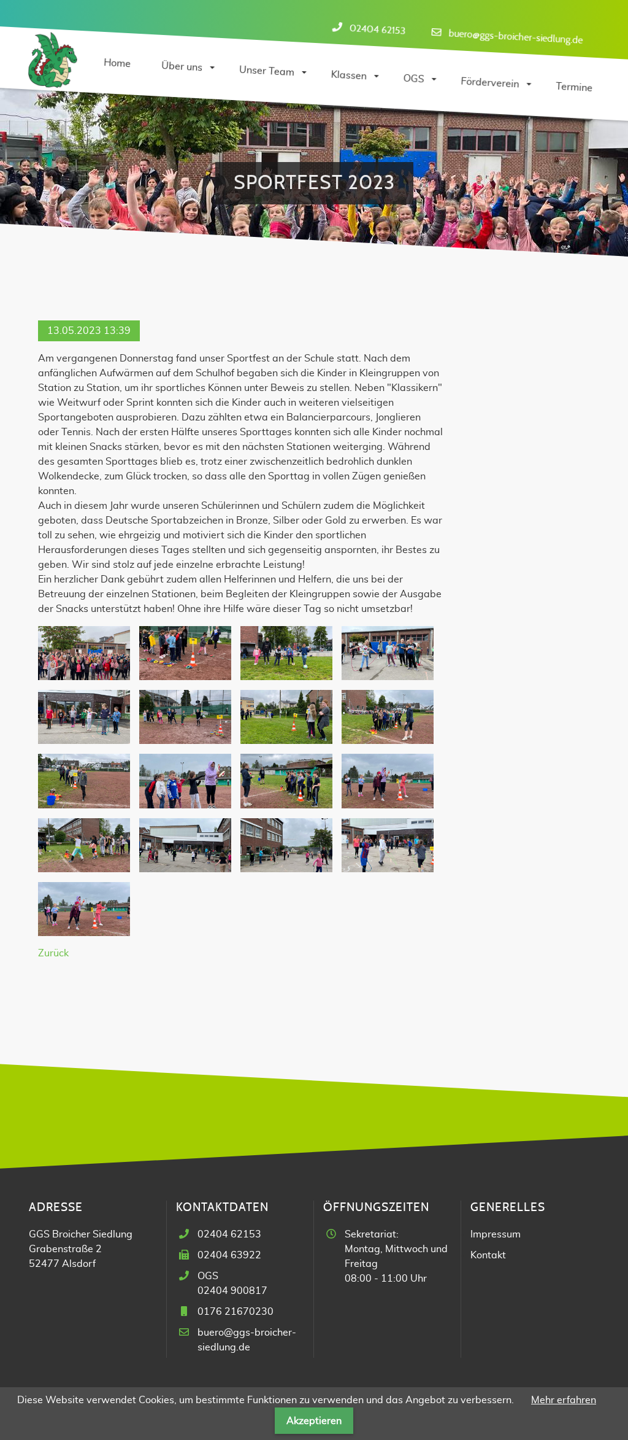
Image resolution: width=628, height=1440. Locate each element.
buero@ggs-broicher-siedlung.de (515, 36)
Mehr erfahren (563, 1400)
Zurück (53, 953)
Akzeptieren (314, 1421)
